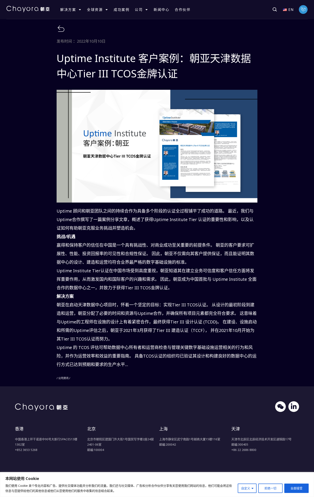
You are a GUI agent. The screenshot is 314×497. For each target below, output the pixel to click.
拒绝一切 (270, 488)
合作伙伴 (183, 9)
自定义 (245, 488)
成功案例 (121, 9)
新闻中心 (161, 9)
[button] (274, 9)
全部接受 (296, 488)
